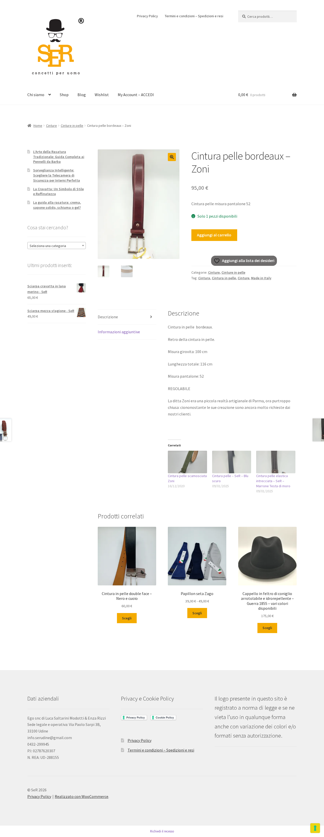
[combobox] (56, 245)
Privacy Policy (147, 16)
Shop (64, 94)
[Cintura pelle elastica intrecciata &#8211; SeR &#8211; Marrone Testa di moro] (275, 462)
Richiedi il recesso (162, 831)
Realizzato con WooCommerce (81, 796)
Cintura (204, 278)
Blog (81, 94)
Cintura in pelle (224, 278)
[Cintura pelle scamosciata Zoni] (187, 462)
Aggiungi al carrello (214, 234)
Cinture (51, 125)
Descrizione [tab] (108, 316)
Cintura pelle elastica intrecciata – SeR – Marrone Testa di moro (273, 481)
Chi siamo (35, 94)
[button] (172, 157)
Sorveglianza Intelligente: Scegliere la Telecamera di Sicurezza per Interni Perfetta (56, 175)
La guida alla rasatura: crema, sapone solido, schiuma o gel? (57, 205)
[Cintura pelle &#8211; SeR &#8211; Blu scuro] (231, 462)
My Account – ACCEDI (136, 94)
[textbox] (57, 245)
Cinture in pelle (72, 125)
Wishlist (102, 94)
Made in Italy (261, 278)
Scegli (127, 618)
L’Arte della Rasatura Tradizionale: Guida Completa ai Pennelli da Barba (58, 156)
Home (37, 125)
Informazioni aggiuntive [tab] (119, 331)
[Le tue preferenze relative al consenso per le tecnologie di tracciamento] (315, 828)
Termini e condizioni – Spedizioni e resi (194, 16)
